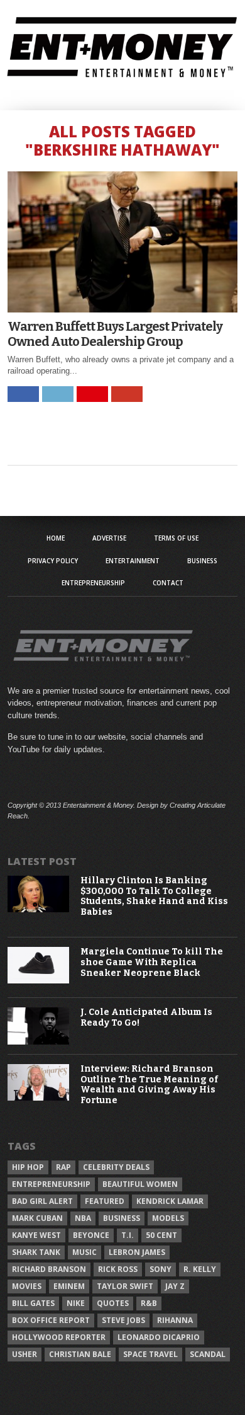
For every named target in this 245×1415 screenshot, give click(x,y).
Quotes (113, 1303)
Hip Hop (28, 1167)
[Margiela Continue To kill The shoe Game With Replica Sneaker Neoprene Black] (38, 980)
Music (84, 1252)
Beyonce (91, 1235)
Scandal (208, 1354)
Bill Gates (33, 1303)
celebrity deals (116, 1167)
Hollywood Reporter (59, 1337)
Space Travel (150, 1354)
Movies (26, 1286)
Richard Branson (49, 1269)
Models (168, 1218)
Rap (63, 1167)
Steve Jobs (123, 1320)
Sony (161, 1269)
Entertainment (133, 561)
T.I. (127, 1235)
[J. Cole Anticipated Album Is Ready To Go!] (38, 1041)
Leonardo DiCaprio (158, 1337)
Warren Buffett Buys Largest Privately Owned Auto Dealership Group (115, 334)
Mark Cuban (37, 1218)
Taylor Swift (125, 1286)
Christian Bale (80, 1354)
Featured (104, 1201)
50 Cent (161, 1235)
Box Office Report (51, 1320)
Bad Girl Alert (42, 1201)
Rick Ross (118, 1269)
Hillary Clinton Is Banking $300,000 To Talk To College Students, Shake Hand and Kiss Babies (154, 896)
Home (55, 538)
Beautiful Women (140, 1184)
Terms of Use (176, 538)
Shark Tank (36, 1252)
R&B (149, 1303)
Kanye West (36, 1235)
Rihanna (175, 1320)
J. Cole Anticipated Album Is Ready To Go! (146, 1017)
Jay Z (175, 1286)
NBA (83, 1218)
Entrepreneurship (93, 583)
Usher (24, 1354)
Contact (168, 583)
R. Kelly (199, 1269)
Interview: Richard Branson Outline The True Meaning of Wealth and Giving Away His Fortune (149, 1085)
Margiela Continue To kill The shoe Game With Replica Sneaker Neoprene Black (151, 962)
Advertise (109, 538)
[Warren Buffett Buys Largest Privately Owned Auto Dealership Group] (122, 309)
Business (202, 561)
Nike (76, 1303)
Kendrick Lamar (170, 1201)
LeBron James (137, 1252)
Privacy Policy (53, 561)
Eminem (69, 1286)
